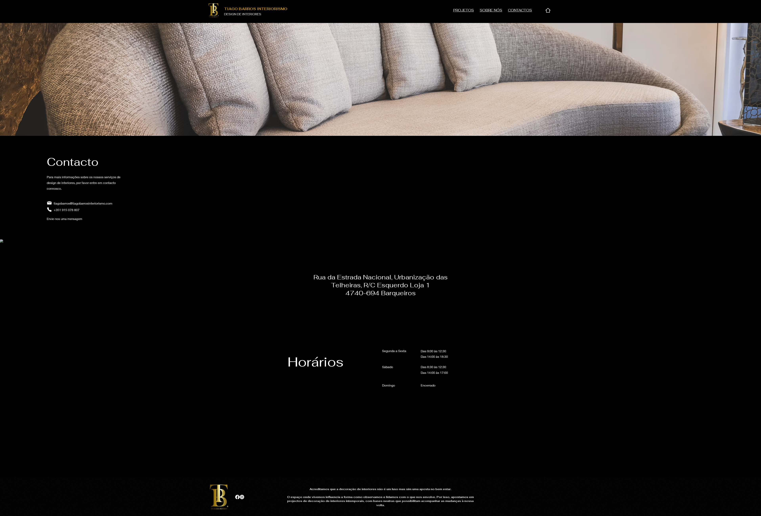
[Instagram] (242, 497)
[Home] (548, 10)
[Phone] (49, 209)
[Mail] (49, 203)
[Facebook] (237, 497)
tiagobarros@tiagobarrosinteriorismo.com (83, 203)
